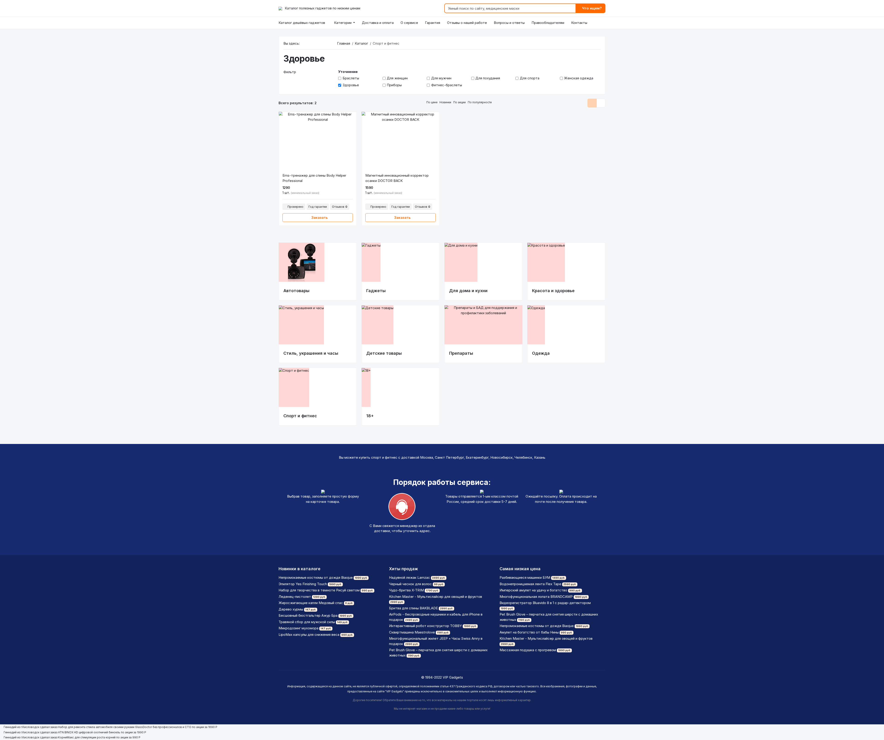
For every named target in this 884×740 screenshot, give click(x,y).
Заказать (319, 217)
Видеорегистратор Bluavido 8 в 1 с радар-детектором (545, 603)
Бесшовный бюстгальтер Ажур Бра (308, 615)
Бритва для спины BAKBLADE (413, 608)
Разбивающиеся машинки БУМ (525, 577)
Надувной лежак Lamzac (409, 577)
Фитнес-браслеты (446, 85)
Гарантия (432, 22)
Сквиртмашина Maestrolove (412, 632)
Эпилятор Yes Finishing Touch (303, 584)
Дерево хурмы (291, 609)
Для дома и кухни (468, 290)
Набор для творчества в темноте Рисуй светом (319, 590)
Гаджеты (376, 290)
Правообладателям (548, 22)
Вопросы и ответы (509, 22)
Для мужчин (441, 78)
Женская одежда (578, 78)
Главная (343, 43)
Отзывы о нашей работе (467, 22)
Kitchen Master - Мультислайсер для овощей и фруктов (435, 596)
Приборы (394, 85)
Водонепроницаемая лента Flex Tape (530, 584)
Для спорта (529, 78)
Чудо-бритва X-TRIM (406, 590)
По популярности (480, 102)
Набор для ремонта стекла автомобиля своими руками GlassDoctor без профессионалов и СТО (124, 727)
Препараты (461, 353)
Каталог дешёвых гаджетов (302, 22)
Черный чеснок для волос (410, 584)
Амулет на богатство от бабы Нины (529, 632)
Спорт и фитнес (300, 415)
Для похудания (487, 78)
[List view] (592, 103)
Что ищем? (591, 8)
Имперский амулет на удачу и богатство (533, 590)
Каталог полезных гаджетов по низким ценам (322, 8)
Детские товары (384, 353)
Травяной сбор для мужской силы (307, 622)
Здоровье (351, 85)
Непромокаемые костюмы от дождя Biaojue (316, 577)
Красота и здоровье (553, 290)
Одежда (541, 353)
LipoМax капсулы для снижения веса (309, 634)
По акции (459, 102)
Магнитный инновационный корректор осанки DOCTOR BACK (397, 178)
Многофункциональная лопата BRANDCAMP (536, 596)
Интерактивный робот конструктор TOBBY (425, 626)
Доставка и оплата (378, 22)
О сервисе (409, 22)
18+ (370, 415)
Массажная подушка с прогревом (528, 650)
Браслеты (351, 78)
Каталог (361, 43)
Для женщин (397, 78)
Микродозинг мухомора (298, 628)
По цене (432, 102)
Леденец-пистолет (295, 596)
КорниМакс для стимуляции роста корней (87, 737)
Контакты (579, 22)
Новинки (445, 102)
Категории (342, 22)
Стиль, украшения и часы (310, 353)
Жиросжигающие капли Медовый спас (311, 603)
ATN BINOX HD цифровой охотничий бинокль (89, 732)
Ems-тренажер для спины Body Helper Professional (314, 178)
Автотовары (296, 290)
